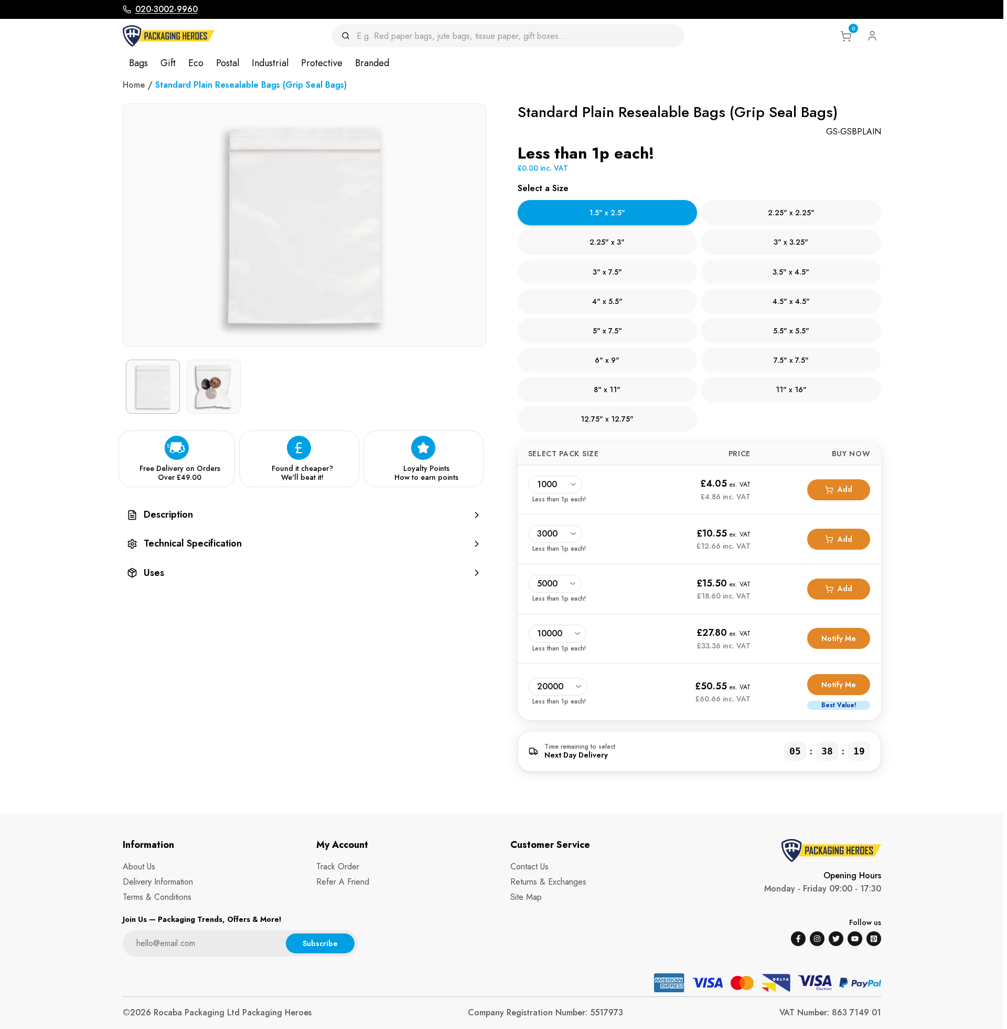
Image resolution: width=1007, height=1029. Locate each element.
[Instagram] (817, 938)
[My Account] (872, 36)
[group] (304, 514)
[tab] (608, 212)
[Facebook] (798, 938)
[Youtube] (855, 938)
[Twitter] (836, 938)
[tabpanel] (699, 582)
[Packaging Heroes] (169, 36)
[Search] (349, 36)
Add (845, 489)
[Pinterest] (873, 938)
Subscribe (320, 943)
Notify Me (838, 638)
